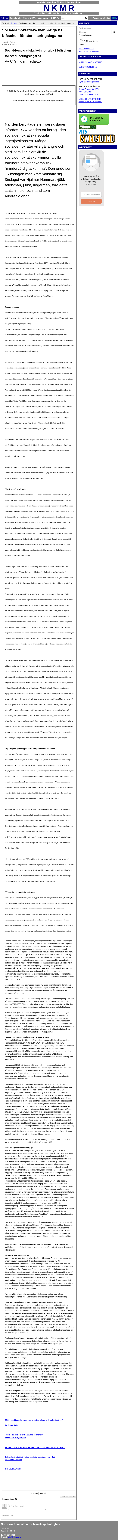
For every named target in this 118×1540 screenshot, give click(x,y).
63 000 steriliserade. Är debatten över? (34, 1420)
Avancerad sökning (101, 18)
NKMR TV (54, 18)
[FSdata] (87, 129)
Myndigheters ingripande (89, 82)
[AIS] (83, 133)
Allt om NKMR (29, 18)
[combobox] (72, 18)
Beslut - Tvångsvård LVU (89, 89)
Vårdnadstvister (85, 92)
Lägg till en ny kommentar (68, 1497)
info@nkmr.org (14, 1537)
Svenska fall (15, 18)
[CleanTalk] (94, 124)
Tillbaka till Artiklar (13, 1469)
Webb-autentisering (90, 41)
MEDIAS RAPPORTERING (90, 99)
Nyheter (4, 18)
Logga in (83, 44)
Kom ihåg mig (82, 35)
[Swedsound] (97, 142)
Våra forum (43, 18)
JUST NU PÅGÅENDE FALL (90, 79)
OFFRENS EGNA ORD (88, 94)
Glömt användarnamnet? (89, 51)
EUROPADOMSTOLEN (88, 67)
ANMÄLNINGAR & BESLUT (90, 62)
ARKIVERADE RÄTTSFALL (90, 87)
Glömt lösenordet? (86, 49)
